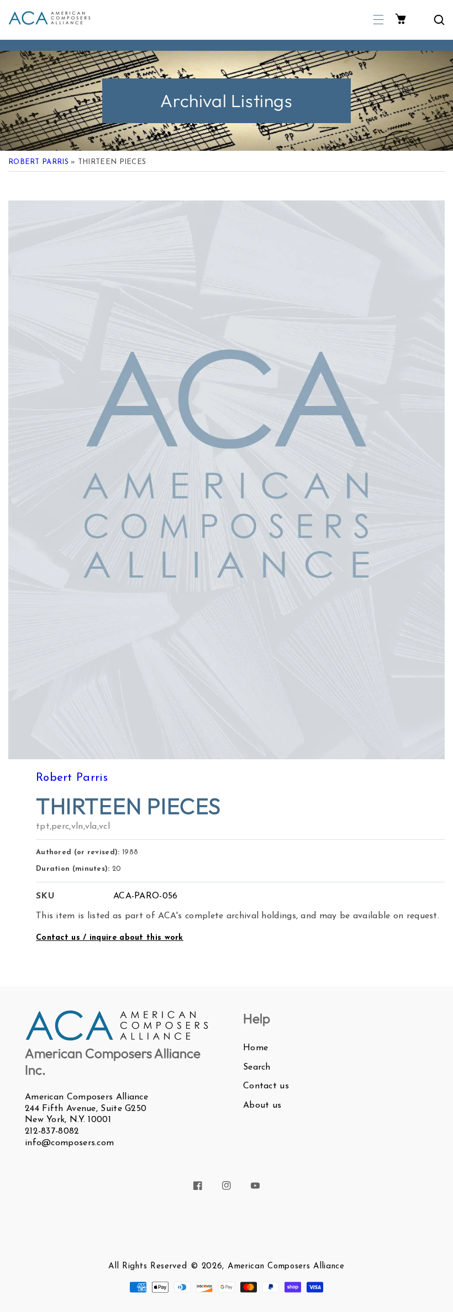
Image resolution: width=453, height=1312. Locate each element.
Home (255, 1048)
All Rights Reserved (147, 1266)
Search (257, 1067)
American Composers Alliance (286, 1266)
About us (262, 1105)
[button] (378, 19)
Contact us (266, 1086)
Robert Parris (38, 162)
